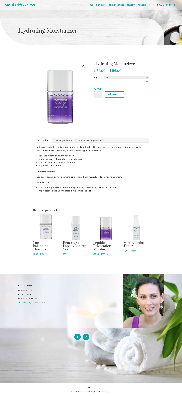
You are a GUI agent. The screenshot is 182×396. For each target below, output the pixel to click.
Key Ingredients (64, 140)
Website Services (78, 392)
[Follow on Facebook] (77, 337)
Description (42, 140)
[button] (83, 66)
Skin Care (101, 5)
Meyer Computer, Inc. (102, 392)
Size (96, 77)
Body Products (116, 5)
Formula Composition (90, 140)
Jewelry (131, 5)
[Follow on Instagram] (86, 337)
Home (90, 5)
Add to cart (114, 94)
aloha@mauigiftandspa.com (31, 302)
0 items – (164, 5)
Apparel (142, 5)
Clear (146, 81)
